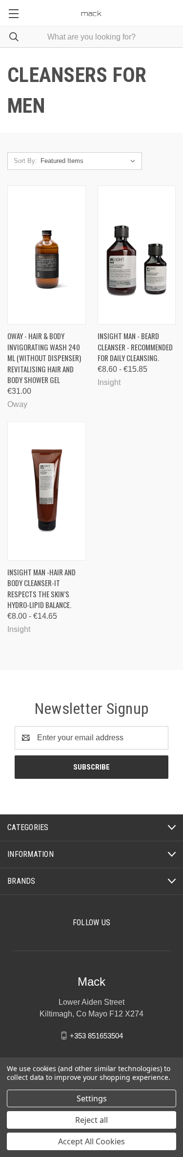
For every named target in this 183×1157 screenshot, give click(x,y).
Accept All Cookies (91, 1141)
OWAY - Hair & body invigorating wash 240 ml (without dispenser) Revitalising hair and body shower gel (44, 357)
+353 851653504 (96, 1035)
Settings (92, 1098)
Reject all (91, 1120)
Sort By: (25, 160)
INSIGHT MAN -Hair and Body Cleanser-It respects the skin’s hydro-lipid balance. (41, 588)
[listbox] (90, 161)
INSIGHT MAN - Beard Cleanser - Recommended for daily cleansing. (135, 346)
